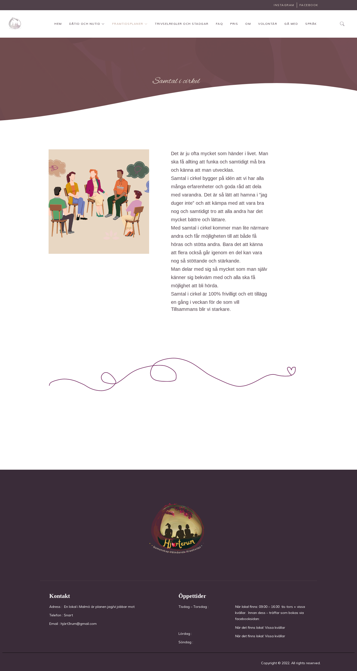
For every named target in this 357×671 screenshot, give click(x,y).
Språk (311, 23)
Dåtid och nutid (85, 23)
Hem (58, 23)
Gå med (291, 23)
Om (248, 23)
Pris (234, 23)
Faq (219, 23)
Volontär (267, 23)
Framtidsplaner (127, 23)
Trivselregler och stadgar (182, 23)
